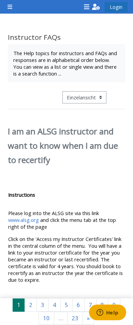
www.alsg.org (23, 219)
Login (116, 6)
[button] (96, 7)
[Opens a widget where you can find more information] (107, 313)
